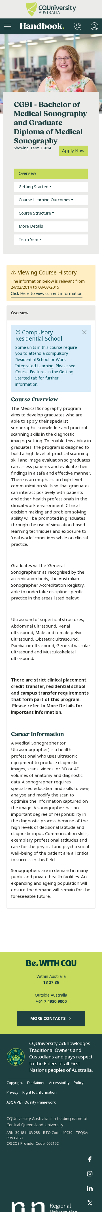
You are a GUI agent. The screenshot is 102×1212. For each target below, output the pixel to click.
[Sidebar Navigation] (7, 26)
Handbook (42, 26)
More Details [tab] (31, 226)
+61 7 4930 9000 (51, 1002)
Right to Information (39, 1092)
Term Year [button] (29, 240)
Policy (78, 1082)
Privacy (12, 1092)
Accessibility (59, 1082)
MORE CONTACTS (48, 1019)
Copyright (15, 1082)
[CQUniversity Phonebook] (77, 26)
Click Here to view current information (46, 294)
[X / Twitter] (90, 1203)
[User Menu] (94, 26)
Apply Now (73, 151)
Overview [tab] (27, 174)
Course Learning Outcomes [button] (44, 200)
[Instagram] (90, 1174)
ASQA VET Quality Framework (31, 1102)
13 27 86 (51, 982)
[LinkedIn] (90, 1188)
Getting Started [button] (33, 187)
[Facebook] (90, 1159)
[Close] (84, 332)
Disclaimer (36, 1082)
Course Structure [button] (35, 213)
